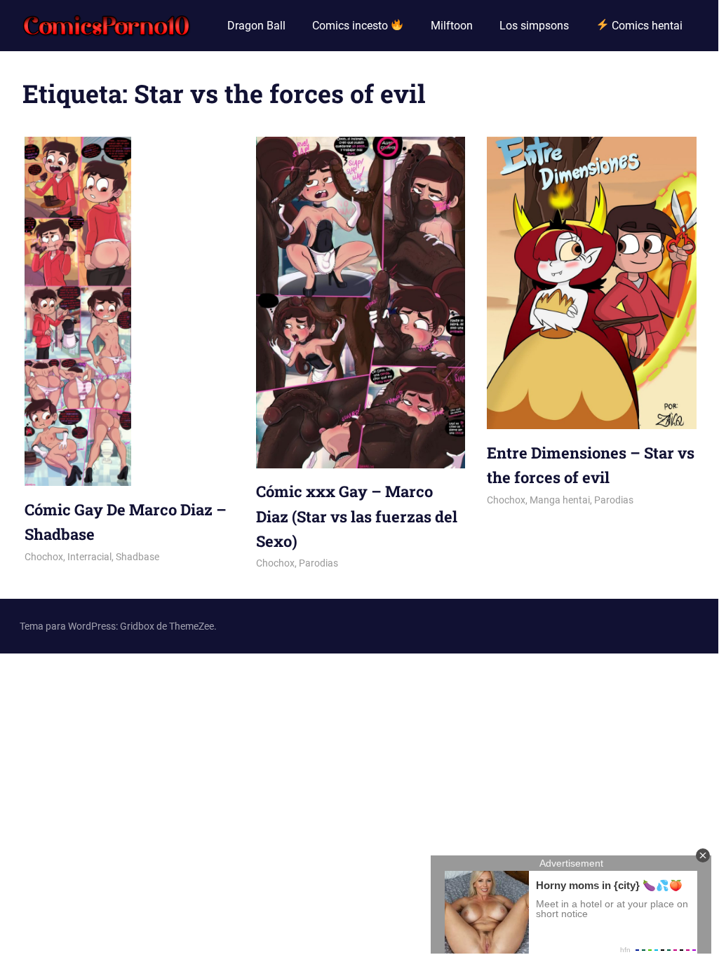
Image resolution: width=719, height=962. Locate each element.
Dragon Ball (256, 25)
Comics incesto (351, 25)
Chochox (44, 556)
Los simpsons (534, 25)
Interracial (89, 556)
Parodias (318, 563)
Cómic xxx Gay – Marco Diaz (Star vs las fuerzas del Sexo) (356, 515)
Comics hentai (646, 25)
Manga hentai (560, 500)
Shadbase (137, 556)
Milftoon (452, 25)
